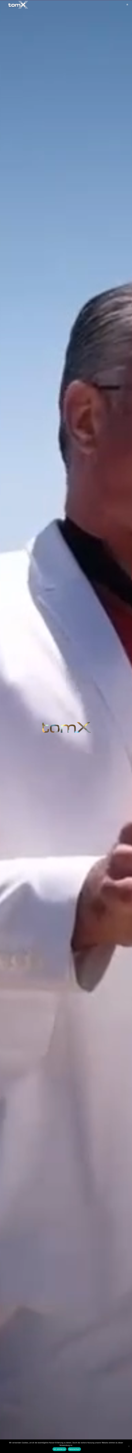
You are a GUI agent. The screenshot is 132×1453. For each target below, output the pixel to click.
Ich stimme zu (59, 1449)
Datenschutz (74, 1449)
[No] (128, 1446)
